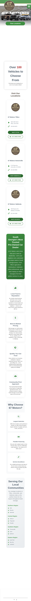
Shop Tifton (15, 132)
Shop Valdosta (15, 219)
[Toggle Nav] (29, 6)
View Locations (15, 23)
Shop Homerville (15, 175)
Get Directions (16, 136)
